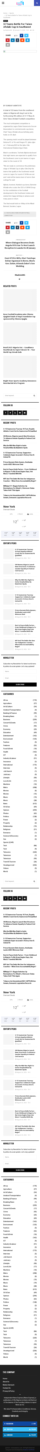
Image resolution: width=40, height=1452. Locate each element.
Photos (6, 813)
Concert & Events (9, 723)
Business (6, 719)
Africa (5, 700)
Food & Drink (8, 749)
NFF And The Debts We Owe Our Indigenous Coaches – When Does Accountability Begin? (25, 643)
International (8, 765)
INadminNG (8, 30)
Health (5, 752)
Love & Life (7, 781)
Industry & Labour (9, 758)
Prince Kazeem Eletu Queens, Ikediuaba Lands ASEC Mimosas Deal (25, 612)
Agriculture (7, 703)
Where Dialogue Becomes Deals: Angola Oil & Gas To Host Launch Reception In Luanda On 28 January (20, 245)
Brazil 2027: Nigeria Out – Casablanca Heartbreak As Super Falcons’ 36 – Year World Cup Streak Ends (19, 350)
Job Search (7, 771)
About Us (6, 1382)
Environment (8, 739)
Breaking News (8, 716)
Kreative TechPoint (28, 1450)
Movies (6, 791)
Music (5, 797)
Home (5, 1378)
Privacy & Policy (8, 1391)
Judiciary (6, 774)
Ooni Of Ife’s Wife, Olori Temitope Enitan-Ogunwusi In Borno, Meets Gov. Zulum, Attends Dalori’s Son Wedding (20, 262)
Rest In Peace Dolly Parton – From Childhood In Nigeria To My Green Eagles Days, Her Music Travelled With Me (20, 471)
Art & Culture (7, 706)
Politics (6, 816)
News (5, 803)
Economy (6, 729)
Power (5, 820)
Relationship (7, 826)
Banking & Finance (10, 713)
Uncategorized (8, 865)
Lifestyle (6, 778)
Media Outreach (8, 1385)
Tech (5, 845)
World (5, 871)
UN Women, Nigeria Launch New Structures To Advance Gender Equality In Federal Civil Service (19, 438)
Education (7, 732)
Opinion (6, 810)
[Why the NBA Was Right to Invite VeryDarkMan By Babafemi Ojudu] (8, 584)
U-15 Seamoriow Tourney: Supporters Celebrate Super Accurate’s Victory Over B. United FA (19, 455)
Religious (6, 829)
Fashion (6, 742)
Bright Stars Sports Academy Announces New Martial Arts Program (19, 382)
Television (7, 855)
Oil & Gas (6, 807)
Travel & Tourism (9, 862)
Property (6, 823)
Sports (5, 20)
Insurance (7, 761)
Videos (6, 868)
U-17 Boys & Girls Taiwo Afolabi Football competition (17, 214)
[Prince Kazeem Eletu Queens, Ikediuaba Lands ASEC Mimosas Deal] (8, 614)
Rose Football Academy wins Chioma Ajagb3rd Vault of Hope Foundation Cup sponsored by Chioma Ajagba (19, 317)
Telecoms (7, 852)
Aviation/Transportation (12, 710)
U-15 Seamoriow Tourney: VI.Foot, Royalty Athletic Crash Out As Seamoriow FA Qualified (25, 552)
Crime (5, 726)
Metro (5, 787)
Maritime (6, 784)
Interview (6, 768)
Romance (6, 833)
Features (6, 745)
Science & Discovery (10, 836)
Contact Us (7, 1388)
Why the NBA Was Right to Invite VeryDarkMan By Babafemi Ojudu (24, 582)
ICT (4, 755)
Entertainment (8, 736)
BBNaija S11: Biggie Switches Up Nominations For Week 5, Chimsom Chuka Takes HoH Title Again (18, 488)
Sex (4, 839)
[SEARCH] (34, 395)
